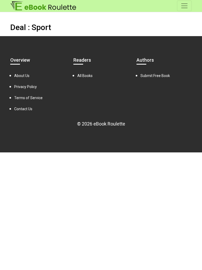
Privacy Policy (25, 87)
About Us (21, 76)
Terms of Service (28, 98)
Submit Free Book (155, 76)
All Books (85, 76)
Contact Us (23, 109)
